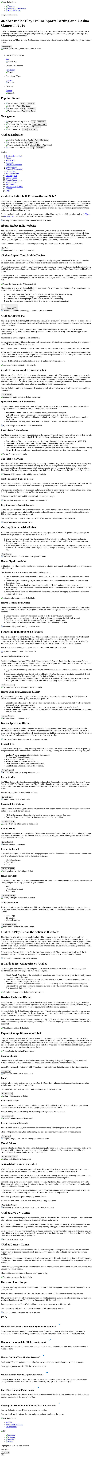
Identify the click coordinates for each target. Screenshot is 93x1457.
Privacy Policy (9, 216)
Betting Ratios (11, 178)
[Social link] (10, 1435)
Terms (87, 214)
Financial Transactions (14, 169)
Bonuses (17, 10)
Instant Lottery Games (14, 187)
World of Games (12, 182)
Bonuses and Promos (14, 165)
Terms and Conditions (14, 1425)
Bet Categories (11, 176)
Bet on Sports (11, 171)
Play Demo (30, 103)
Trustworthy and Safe (14, 156)
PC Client (9, 163)
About (8, 158)
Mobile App (10, 160)
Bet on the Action (12, 173)
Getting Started (11, 167)
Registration (21, 8)
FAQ (8, 191)
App (13, 6)
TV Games (10, 184)
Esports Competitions (14, 180)
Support (9, 189)
